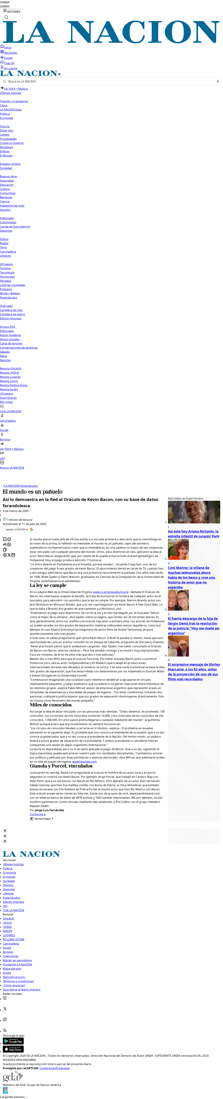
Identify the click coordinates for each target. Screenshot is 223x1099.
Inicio (7, 47)
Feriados (5, 281)
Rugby (4, 243)
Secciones (10, 53)
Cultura (5, 189)
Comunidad (7, 193)
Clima (3, 105)
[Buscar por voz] (217, 81)
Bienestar (6, 197)
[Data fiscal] (5, 1093)
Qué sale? (6, 306)
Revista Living (9, 381)
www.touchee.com (84, 762)
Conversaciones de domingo (19, 348)
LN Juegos (6, 264)
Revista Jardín (9, 389)
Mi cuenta (10, 68)
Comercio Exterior (12, 143)
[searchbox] (110, 81)
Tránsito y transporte (14, 101)
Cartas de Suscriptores (15, 226)
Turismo (5, 268)
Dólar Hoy (6, 130)
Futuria (4, 126)
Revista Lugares (10, 377)
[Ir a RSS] (5, 1031)
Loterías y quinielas (12, 285)
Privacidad (63, 1068)
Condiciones (48, 1068)
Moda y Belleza (10, 293)
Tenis (3, 247)
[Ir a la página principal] (111, 42)
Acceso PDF (7, 327)
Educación (7, 185)
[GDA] (13, 1081)
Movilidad (6, 147)
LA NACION (11, 486)
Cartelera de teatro (12, 314)
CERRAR (4, 2)
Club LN (9, 63)
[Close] (5, 831)
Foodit (8, 58)
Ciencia (4, 201)
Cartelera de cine (11, 310)
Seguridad (7, 181)
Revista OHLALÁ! (10, 368)
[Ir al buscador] (6, 17)
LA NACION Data (11, 110)
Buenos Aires (8, 176)
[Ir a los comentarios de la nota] (9, 539)
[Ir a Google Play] (13, 1043)
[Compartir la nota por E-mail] (13, 555)
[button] (111, 270)
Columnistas (8, 222)
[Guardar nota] (5, 539)
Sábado (5, 352)
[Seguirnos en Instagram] (5, 1020)
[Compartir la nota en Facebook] (5, 555)
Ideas (3, 356)
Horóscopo (7, 277)
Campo (4, 135)
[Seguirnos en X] (5, 1010)
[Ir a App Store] (13, 1051)
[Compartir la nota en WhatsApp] (9, 544)
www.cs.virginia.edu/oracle (111, 592)
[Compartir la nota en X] (9, 555)
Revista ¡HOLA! (9, 373)
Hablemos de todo (12, 206)
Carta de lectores (11, 343)
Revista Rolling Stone (14, 385)
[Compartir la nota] (5, 544)
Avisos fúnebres (10, 335)
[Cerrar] (59, 74)
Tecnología (7, 272)
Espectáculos (28, 486)
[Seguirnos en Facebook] (5, 999)
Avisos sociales (10, 339)
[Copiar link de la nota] (5, 550)
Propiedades (8, 139)
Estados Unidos (10, 164)
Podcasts (6, 289)
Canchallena (8, 252)
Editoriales (7, 218)
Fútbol (4, 239)
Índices (4, 151)
